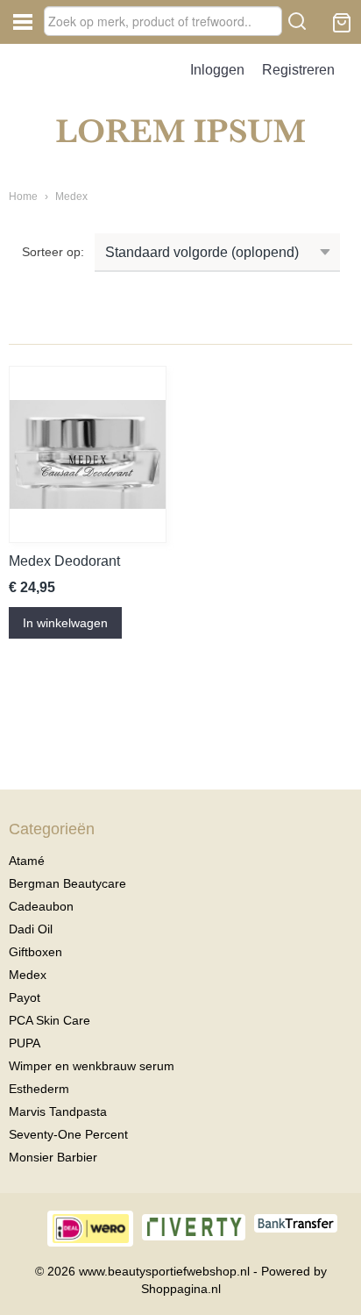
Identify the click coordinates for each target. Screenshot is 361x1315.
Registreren (298, 69)
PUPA (24, 1043)
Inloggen (217, 69)
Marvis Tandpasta (58, 1111)
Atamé (27, 861)
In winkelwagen (65, 623)
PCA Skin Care (49, 1020)
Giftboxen (35, 952)
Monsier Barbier (53, 1157)
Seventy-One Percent (68, 1134)
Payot (24, 997)
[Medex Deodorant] (88, 454)
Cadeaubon (41, 906)
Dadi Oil (31, 929)
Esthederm (39, 1089)
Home (23, 196)
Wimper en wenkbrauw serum (91, 1066)
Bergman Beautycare (67, 883)
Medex (71, 196)
